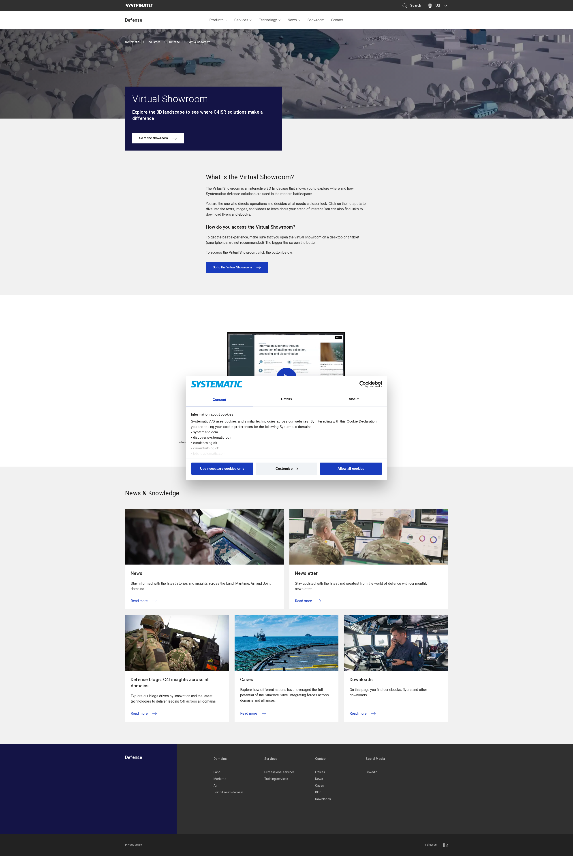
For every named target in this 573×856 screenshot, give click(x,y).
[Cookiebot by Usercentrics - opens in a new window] (362, 384)
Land (217, 772)
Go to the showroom (153, 138)
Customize (284, 468)
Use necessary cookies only (222, 468)
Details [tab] (286, 399)
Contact (337, 20)
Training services (276, 779)
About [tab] (354, 399)
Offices (320, 772)
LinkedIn (371, 772)
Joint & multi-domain (228, 792)
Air (216, 785)
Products (216, 20)
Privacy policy (133, 844)
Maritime (220, 779)
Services (241, 20)
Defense (133, 20)
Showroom (316, 20)
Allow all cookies (351, 468)
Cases (319, 785)
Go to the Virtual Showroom (232, 267)
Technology (268, 20)
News (292, 20)
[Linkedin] (445, 845)
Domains (220, 758)
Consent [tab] (219, 399)
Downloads (323, 799)
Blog (318, 792)
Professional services (279, 772)
